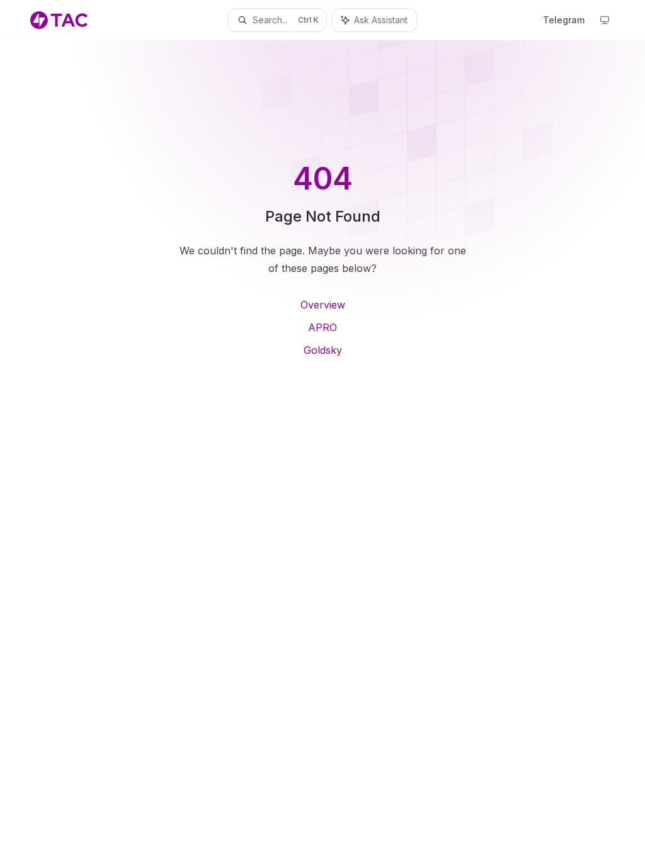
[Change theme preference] (605, 20)
